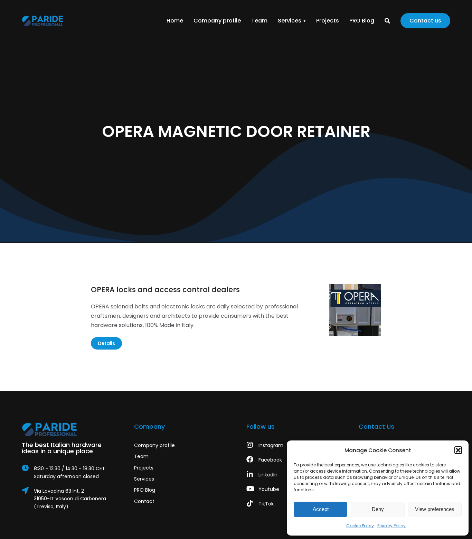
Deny (378, 509)
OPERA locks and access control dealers (165, 290)
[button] (458, 450)
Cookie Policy (360, 526)
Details (106, 343)
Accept (321, 509)
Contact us (425, 21)
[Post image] (355, 310)
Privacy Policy (391, 526)
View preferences (434, 509)
